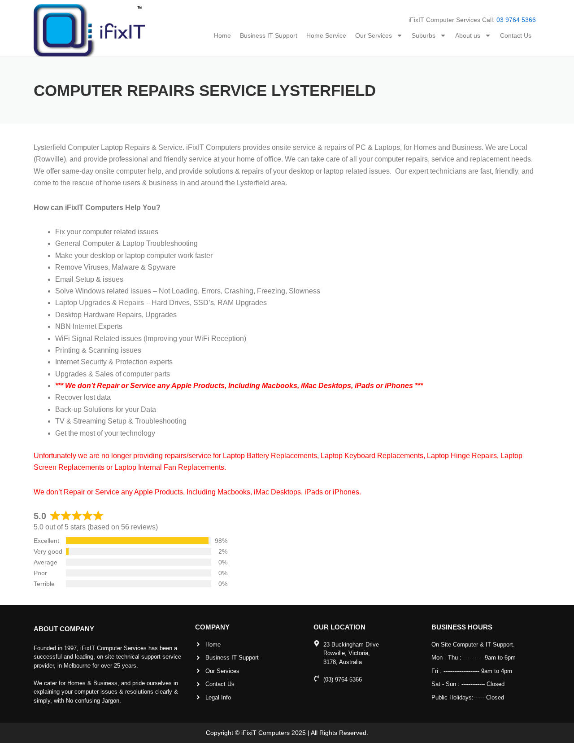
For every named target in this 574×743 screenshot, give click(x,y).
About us (467, 35)
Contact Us (515, 35)
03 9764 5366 (516, 19)
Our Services (373, 35)
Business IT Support (268, 35)
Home (222, 35)
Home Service (326, 35)
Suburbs (423, 35)
